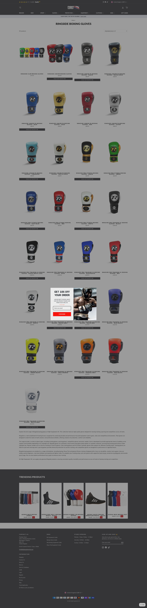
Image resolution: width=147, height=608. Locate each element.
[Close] (94, 289)
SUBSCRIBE (62, 314)
